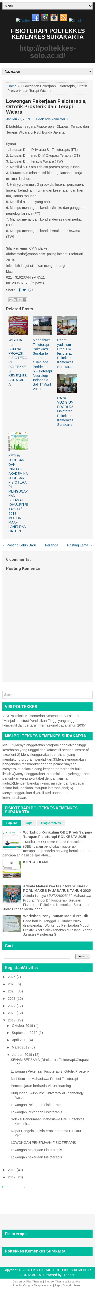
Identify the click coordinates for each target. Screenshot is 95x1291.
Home (12, 86)
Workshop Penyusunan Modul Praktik (55, 916)
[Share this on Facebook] (19, 290)
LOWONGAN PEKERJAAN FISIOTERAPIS (43, 1143)
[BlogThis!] (15, 299)
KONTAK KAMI (35, 862)
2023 (12, 998)
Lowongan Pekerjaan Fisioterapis (36, 1105)
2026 (12, 977)
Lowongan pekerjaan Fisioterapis (36, 1150)
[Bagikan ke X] (20, 299)
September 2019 (25, 1033)
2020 (12, 1013)
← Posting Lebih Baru (19, 545)
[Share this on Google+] (30, 290)
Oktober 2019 (22, 1026)
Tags (29, 823)
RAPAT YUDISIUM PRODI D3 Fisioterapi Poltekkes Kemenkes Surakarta (65, 411)
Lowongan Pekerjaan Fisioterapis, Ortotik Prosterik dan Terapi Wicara (46, 106)
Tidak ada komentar (50, 119)
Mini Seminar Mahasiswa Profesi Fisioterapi (44, 1079)
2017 (12, 1177)
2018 (12, 1170)
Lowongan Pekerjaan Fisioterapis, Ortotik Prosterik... (51, 1071)
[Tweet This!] (24, 290)
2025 (12, 984)
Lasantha (74, 1281)
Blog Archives (51, 823)
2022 (12, 1006)
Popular (11, 823)
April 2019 (20, 1040)
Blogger (69, 1275)
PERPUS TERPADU (41, 1190)
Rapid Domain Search (68, 1285)
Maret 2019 (20, 1047)
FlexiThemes (34, 1281)
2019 (12, 1020)
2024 (12, 991)
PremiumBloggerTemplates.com (32, 1285)
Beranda (51, 545)
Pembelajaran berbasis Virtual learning (41, 1086)
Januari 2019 (22, 1055)
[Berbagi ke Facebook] (24, 299)
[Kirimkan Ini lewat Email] (10, 299)
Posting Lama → (80, 545)
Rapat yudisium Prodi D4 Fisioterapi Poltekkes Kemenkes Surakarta (65, 353)
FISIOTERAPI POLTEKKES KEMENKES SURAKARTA (47, 34)
